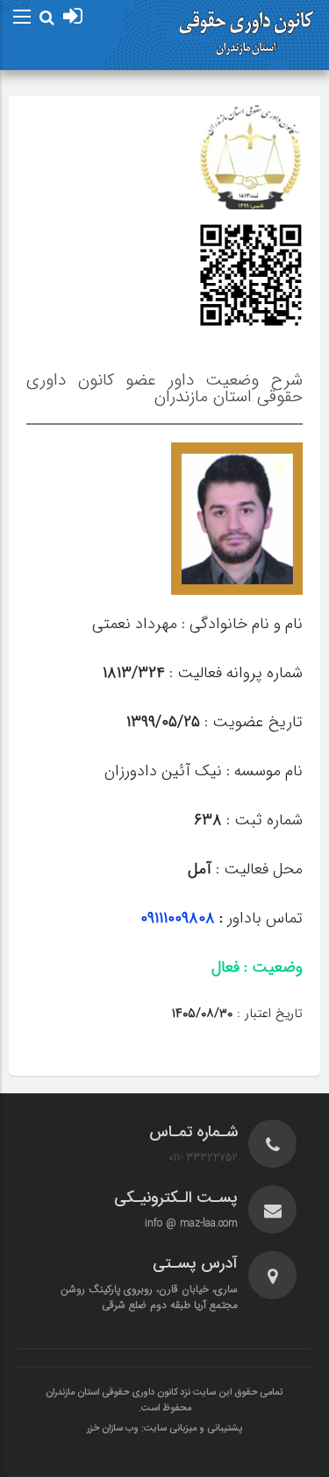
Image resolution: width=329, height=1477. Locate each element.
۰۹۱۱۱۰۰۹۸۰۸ (179, 918)
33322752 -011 (203, 1157)
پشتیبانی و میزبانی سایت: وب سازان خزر (164, 1429)
